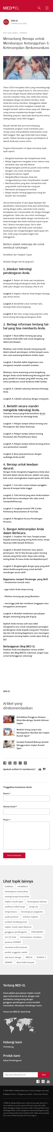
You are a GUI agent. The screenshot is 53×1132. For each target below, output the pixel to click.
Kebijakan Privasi (9, 1094)
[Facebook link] (37, 1081)
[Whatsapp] (15, 763)
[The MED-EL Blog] (11, 8)
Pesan (6, 819)
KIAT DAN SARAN (10, 33)
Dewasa (23, 33)
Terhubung (8, 1046)
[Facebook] (4, 763)
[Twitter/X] (9, 763)
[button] (47, 8)
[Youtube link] (48, 1081)
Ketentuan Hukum (41, 1094)
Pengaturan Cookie (25, 1094)
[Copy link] (20, 763)
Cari (44, 1074)
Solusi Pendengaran (12, 1060)
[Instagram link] (43, 1081)
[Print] (25, 763)
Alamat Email (10, 806)
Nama (6, 793)
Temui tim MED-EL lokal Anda (16, 1011)
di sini (42, 413)
